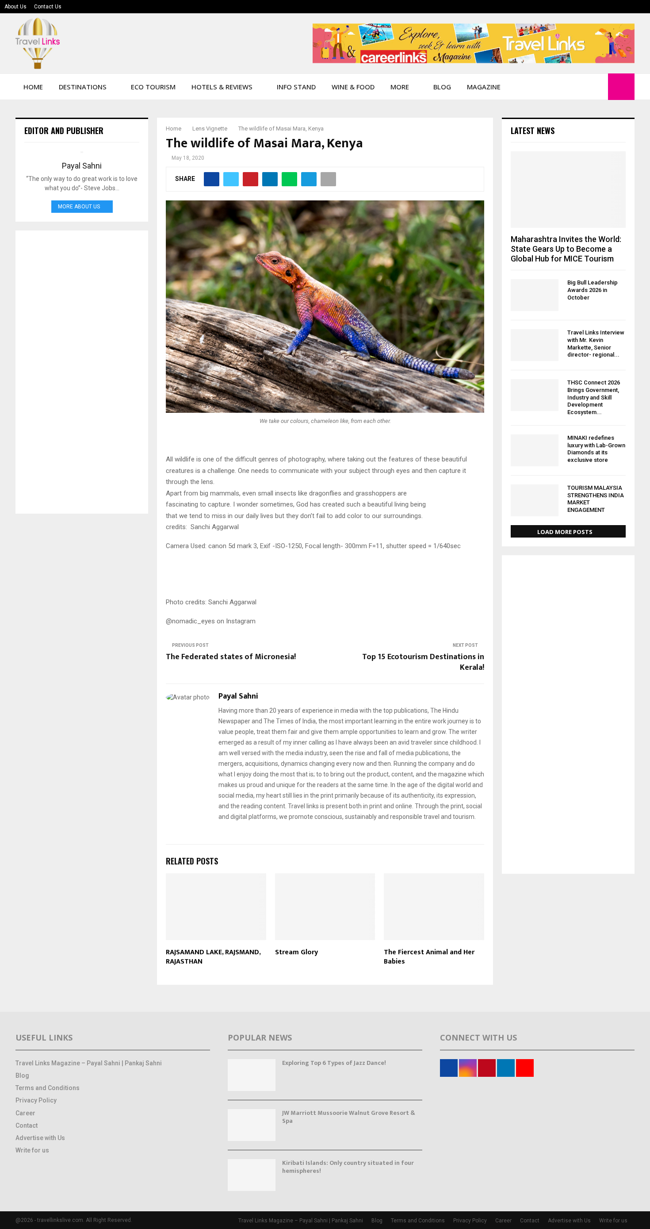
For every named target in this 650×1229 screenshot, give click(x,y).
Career (25, 1113)
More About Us (79, 207)
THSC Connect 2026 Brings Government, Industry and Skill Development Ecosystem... (593, 397)
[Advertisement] (81, 372)
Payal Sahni (238, 696)
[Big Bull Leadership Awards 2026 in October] (534, 295)
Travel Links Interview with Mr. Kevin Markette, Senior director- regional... (595, 343)
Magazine (484, 86)
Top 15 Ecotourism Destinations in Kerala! (423, 662)
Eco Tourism (153, 86)
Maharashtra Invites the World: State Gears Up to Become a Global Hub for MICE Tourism (566, 248)
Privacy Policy (36, 1100)
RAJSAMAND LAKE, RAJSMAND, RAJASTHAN (213, 957)
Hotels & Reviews (221, 86)
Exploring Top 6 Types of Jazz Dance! (334, 1063)
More (399, 86)
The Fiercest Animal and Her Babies (429, 957)
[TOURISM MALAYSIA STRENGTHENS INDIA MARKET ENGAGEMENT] (534, 500)
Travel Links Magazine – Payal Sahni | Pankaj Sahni (88, 1063)
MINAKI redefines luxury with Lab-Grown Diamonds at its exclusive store (596, 448)
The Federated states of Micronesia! (231, 657)
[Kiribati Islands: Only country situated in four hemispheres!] (251, 1175)
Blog (442, 86)
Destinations (83, 86)
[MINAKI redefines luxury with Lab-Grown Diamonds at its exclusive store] (534, 450)
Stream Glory (296, 952)
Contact (26, 1125)
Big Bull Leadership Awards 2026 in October (592, 290)
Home (33, 86)
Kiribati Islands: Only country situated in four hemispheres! (348, 1167)
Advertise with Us (40, 1137)
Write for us (32, 1150)
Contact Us (47, 7)
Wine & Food (353, 86)
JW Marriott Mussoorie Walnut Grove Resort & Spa (348, 1117)
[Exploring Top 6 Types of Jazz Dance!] (251, 1075)
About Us (15, 7)
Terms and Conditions (47, 1087)
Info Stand (296, 86)
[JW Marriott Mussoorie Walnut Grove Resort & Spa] (251, 1125)
